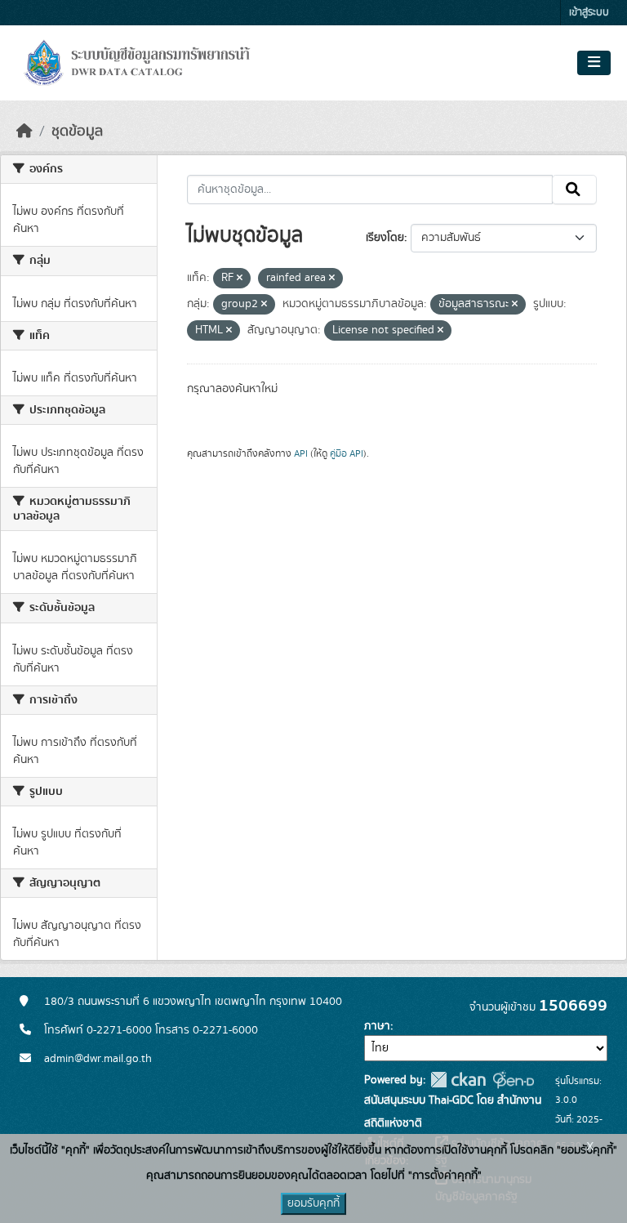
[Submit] (574, 189)
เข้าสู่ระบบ (589, 12)
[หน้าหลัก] (24, 131)
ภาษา (377, 1026)
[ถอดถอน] (239, 278)
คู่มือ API (346, 453)
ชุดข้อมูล (77, 131)
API (301, 453)
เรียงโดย (385, 238)
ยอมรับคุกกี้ (313, 1203)
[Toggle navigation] (594, 63)
